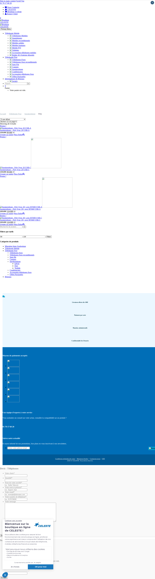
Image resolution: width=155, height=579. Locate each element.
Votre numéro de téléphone (15, 497)
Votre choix (10, 473)
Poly (16, 266)
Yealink (17, 268)
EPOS (17, 264)
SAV (103, 459)
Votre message (10, 502)
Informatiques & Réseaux (14, 79)
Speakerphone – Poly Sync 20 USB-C (14, 170)
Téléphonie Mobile (12, 33)
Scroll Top (20, 1)
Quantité (8, 478)
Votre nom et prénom (13, 487)
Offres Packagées (16, 275)
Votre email (10, 492)
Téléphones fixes (16, 253)
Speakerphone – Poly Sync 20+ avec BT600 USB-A (20, 209)
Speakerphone (29, 114)
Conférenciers (15, 270)
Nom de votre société (13, 483)
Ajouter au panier (6, 135)
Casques (13, 259)
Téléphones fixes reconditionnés (22, 255)
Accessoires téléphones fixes (20, 272)
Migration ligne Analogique (15, 246)
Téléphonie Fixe (11, 57)
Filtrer (49, 237)
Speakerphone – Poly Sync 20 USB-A (15, 130)
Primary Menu (6, 29)
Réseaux (8, 277)
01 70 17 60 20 (6, 3)
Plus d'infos (18, 135)
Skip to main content (8, 1)
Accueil (3, 114)
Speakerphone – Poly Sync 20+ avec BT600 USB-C (20, 220)
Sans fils (13, 257)
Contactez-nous (95, 459)
